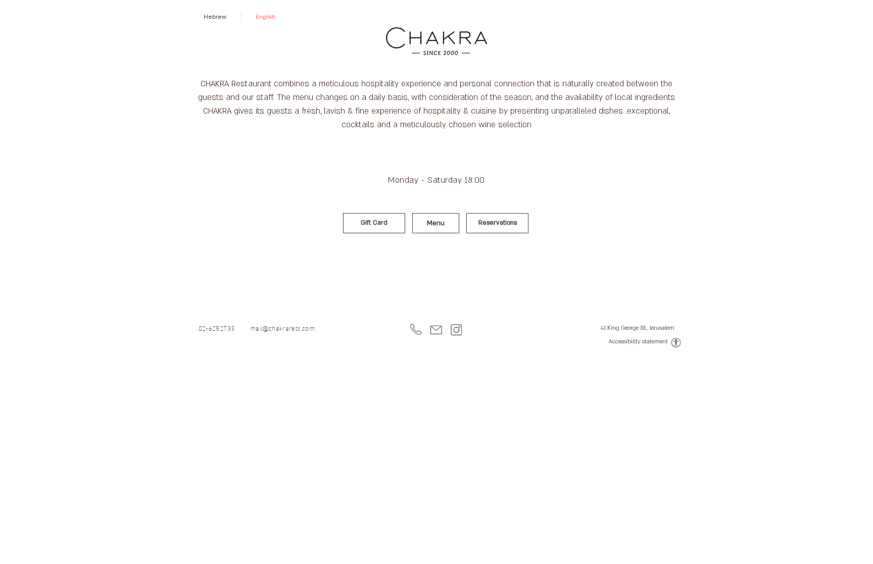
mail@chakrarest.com (282, 328)
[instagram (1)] (456, 330)
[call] (416, 330)
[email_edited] (436, 330)
